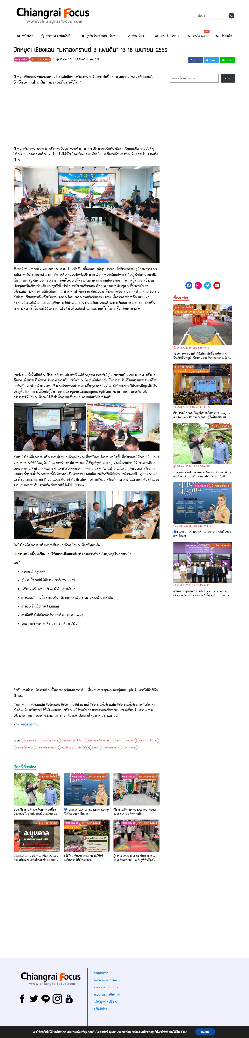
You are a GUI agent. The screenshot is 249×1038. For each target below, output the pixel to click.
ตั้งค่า (184, 1032)
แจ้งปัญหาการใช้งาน (105, 1001)
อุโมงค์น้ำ (82, 747)
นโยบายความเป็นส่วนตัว (107, 994)
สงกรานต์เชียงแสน (25, 747)
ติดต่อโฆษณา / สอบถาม (107, 980)
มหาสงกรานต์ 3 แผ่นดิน (98, 740)
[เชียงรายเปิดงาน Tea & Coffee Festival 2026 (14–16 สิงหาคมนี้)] (136, 789)
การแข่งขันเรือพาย (50, 740)
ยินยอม (205, 1032)
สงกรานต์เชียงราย (148, 740)
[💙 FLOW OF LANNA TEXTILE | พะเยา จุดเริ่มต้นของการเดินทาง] (87, 789)
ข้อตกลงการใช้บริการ (106, 987)
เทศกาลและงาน (112, 747)
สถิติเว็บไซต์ (100, 1009)
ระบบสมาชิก (101, 973)
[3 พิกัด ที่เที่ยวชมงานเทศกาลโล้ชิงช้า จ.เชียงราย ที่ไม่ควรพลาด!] (87, 836)
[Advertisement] (87, 115)
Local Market (29, 740)
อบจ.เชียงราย (29, 724)
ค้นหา (227, 78)
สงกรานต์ (130, 740)
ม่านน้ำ (118, 740)
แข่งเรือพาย (130, 747)
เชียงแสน (95, 747)
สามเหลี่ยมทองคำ (47, 747)
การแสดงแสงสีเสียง (72, 740)
